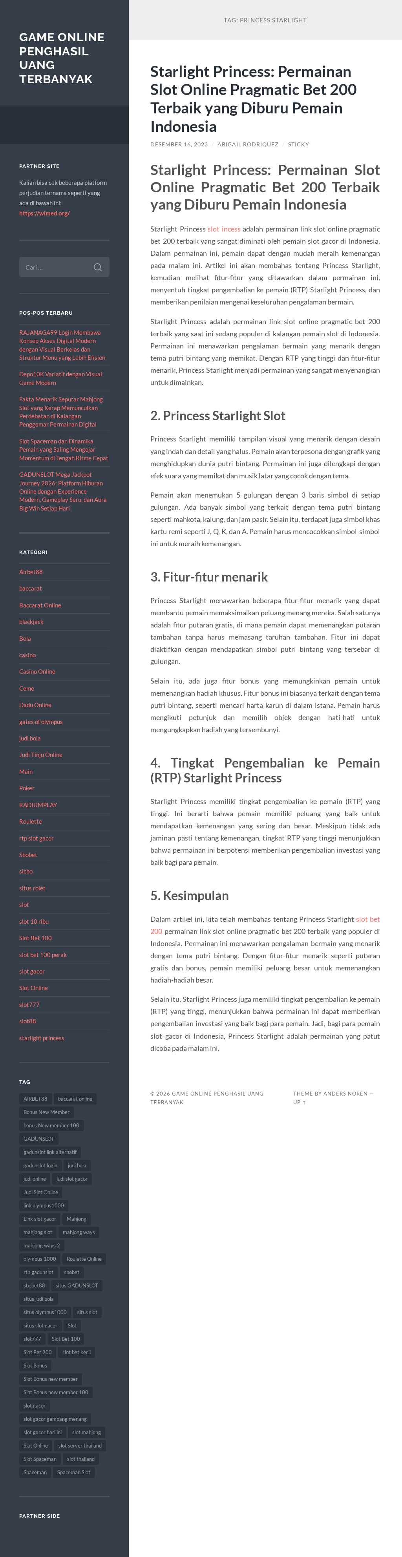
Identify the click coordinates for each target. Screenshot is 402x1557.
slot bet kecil (76, 1352)
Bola (25, 638)
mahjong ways (79, 1232)
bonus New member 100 (51, 1125)
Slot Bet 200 (38, 1352)
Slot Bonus (35, 1365)
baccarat (30, 588)
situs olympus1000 (45, 1312)
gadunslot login (40, 1165)
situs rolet (32, 888)
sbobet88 (34, 1285)
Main (26, 771)
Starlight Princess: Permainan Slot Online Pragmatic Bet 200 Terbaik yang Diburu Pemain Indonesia (253, 98)
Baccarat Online (40, 605)
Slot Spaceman (40, 1459)
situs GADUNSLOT (77, 1285)
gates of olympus (41, 721)
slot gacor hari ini (43, 1432)
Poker (27, 787)
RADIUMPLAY (38, 804)
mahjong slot (38, 1232)
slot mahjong (86, 1432)
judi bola (30, 738)
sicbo (26, 871)
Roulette (30, 821)
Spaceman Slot (73, 1472)
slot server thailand (80, 1445)
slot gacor (32, 971)
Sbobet (28, 854)
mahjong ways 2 (42, 1245)
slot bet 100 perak (43, 954)
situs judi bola (39, 1299)
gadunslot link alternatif (50, 1152)
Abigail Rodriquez (248, 144)
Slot (72, 1325)
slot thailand (81, 1459)
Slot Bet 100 (35, 937)
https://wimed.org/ (44, 213)
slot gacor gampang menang (55, 1419)
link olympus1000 (44, 1205)
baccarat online (75, 1099)
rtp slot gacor (36, 838)
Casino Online (37, 671)
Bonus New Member (46, 1112)
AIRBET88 (36, 1099)
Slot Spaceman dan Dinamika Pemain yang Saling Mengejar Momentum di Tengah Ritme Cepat (63, 449)
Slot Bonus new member (51, 1379)
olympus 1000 (40, 1259)
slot (24, 904)
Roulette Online (84, 1259)
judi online (35, 1179)
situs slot (87, 1312)
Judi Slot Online (41, 1192)
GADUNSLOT (39, 1139)
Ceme (26, 688)
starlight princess (41, 1037)
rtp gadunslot (38, 1272)
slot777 (29, 1004)
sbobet (71, 1272)
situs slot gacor (40, 1325)
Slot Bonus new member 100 (56, 1392)
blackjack (31, 621)
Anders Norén (345, 1093)
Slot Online (33, 987)
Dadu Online (35, 704)
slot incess (224, 228)
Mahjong (76, 1219)
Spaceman (35, 1472)
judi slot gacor (72, 1179)
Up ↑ (300, 1102)
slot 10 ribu (34, 921)
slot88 (27, 1021)
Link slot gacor (40, 1219)
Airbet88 (31, 571)
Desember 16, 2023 (179, 144)
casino (27, 654)
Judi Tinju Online (40, 754)
